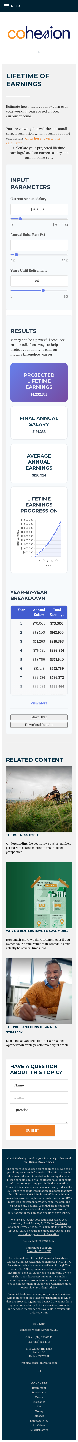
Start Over (39, 717)
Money (39, 1411)
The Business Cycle (22, 835)
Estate (39, 1397)
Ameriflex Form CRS (39, 1251)
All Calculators (39, 1430)
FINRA (60, 1261)
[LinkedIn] (39, 1370)
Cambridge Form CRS (39, 1247)
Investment (39, 1392)
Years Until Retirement (28, 270)
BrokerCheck (46, 1162)
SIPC (68, 1261)
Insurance (39, 1402)
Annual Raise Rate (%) (27, 235)
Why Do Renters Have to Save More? (37, 931)
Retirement (39, 1388)
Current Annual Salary (28, 199)
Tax (39, 1406)
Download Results (39, 725)
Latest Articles (39, 1420)
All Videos (39, 1425)
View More (39, 703)
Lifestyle (39, 1416)
